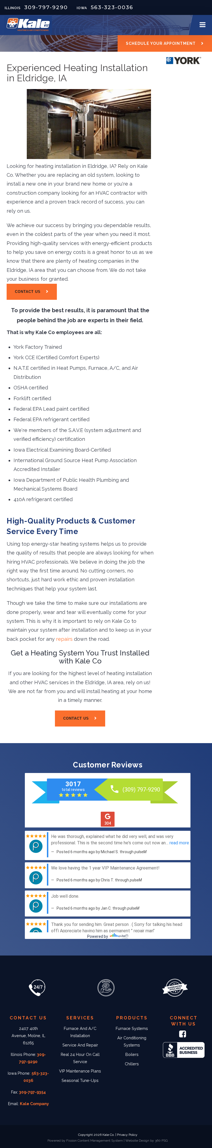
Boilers (132, 1054)
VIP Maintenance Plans (80, 1071)
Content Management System (100, 1140)
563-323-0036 (112, 7)
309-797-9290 (46, 7)
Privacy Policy (127, 1135)
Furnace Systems (132, 1028)
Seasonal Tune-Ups (80, 1080)
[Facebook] (183, 1035)
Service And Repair (80, 1045)
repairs (64, 639)
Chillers (132, 1063)
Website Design (137, 1140)
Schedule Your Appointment (161, 43)
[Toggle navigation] (202, 25)
